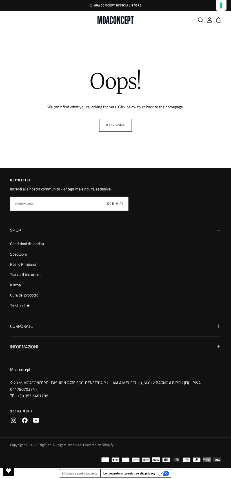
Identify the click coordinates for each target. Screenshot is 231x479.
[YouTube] (36, 420)
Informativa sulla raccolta (79, 473)
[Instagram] (13, 420)
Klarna (15, 285)
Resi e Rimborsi (23, 264)
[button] (13, 20)
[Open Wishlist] (8, 470)
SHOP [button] (15, 230)
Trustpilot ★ (20, 305)
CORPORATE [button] (21, 326)
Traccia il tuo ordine (25, 274)
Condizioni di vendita (27, 244)
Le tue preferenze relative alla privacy (129, 473)
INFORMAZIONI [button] (24, 346)
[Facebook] (24, 420)
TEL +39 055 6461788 (29, 396)
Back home (115, 125)
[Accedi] (209, 20)
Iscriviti (115, 203)
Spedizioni (18, 254)
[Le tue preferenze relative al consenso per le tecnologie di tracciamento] (221, 5)
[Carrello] (218, 20)
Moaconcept (20, 369)
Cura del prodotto (24, 295)
